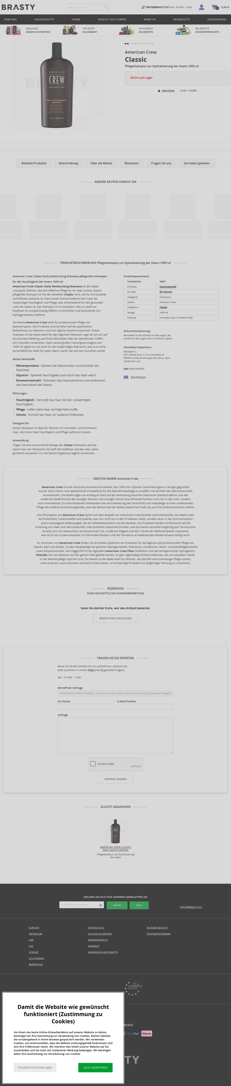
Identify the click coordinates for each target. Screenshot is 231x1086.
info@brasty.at (191, 907)
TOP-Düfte (89, 30)
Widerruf (93, 946)
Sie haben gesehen (197, 163)
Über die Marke (101, 163)
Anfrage (63, 715)
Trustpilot (97, 989)
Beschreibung (68, 163)
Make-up (150, 19)
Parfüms (10, 19)
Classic (163, 307)
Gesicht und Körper (112, 19)
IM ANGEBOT (146, 30)
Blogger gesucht (157, 927)
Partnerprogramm (158, 933)
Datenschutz (96, 927)
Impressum (35, 933)
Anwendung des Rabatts (103, 952)
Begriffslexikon (138, 377)
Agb (31, 940)
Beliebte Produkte (34, 163)
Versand (127, 1025)
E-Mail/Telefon (126, 701)
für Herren (166, 291)
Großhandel (217, 19)
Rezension (132, 163)
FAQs (91, 670)
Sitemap (33, 952)
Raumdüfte (181, 19)
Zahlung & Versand (100, 933)
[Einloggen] (201, 7)
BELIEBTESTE (207, 30)
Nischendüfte (44, 19)
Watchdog (168, 90)
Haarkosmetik (168, 286)
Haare (76, 19)
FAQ (31, 946)
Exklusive (38, 30)
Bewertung (36, 964)
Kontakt (34, 927)
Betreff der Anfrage (70, 688)
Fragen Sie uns (161, 163)
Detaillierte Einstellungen (35, 1067)
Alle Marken (36, 958)
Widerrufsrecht (98, 940)
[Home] (126, 44)
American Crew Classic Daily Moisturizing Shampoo (115, 850)
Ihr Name (64, 701)
